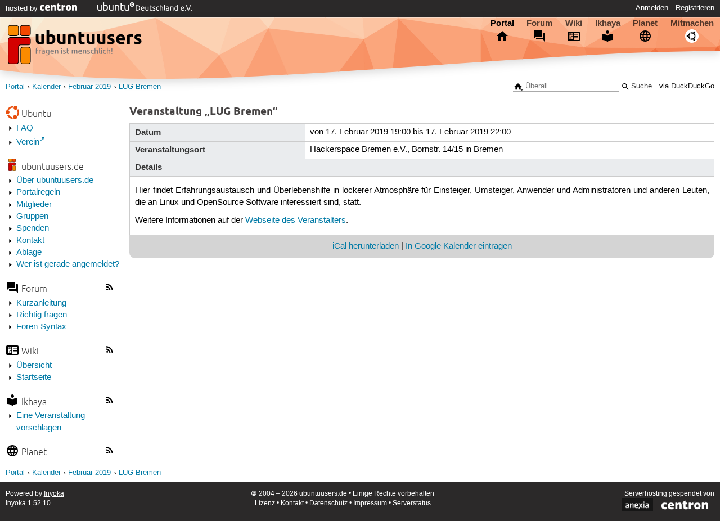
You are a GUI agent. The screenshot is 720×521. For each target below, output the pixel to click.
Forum (539, 23)
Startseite (33, 377)
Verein (27, 142)
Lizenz (265, 503)
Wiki (573, 23)
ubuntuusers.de (52, 166)
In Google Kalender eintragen (459, 246)
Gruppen (32, 217)
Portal (502, 23)
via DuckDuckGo (686, 86)
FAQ (24, 128)
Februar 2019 (89, 87)
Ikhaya (607, 23)
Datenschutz (328, 503)
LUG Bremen (140, 87)
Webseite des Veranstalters (295, 220)
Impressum (370, 503)
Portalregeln (38, 192)
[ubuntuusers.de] (76, 48)
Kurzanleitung (41, 303)
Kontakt (30, 241)
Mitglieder (34, 205)
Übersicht (34, 366)
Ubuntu (36, 113)
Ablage (29, 253)
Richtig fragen (41, 315)
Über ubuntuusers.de (54, 181)
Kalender (46, 87)
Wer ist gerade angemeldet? (67, 264)
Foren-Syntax (41, 327)
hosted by (23, 8)
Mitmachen (692, 23)
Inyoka (54, 493)
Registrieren (695, 7)
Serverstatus (412, 503)
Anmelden (652, 7)
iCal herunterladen (365, 246)
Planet (645, 23)
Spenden (32, 228)
